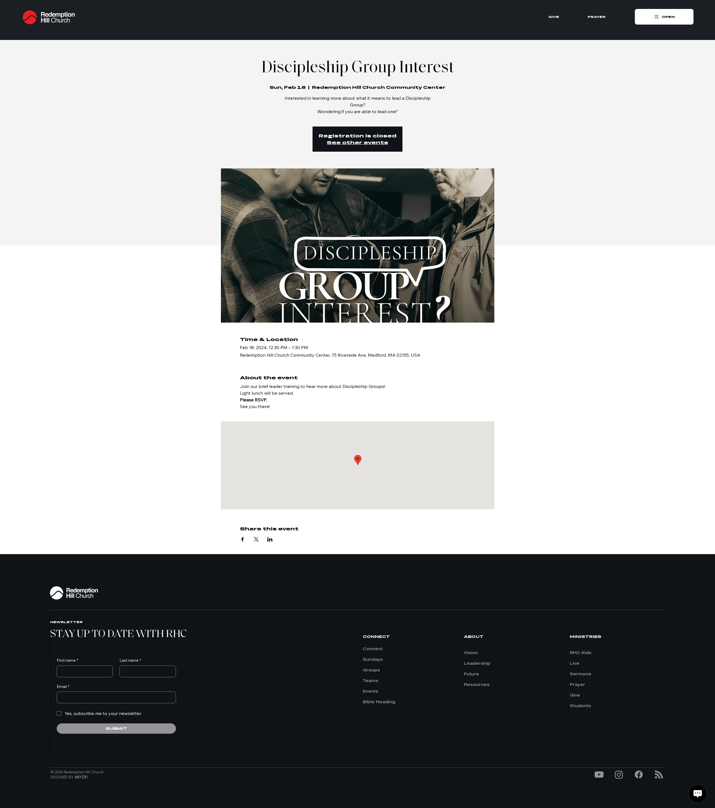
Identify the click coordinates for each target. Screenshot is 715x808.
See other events (357, 142)
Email (63, 686)
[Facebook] (638, 774)
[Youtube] (599, 774)
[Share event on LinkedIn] (270, 539)
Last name (130, 660)
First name (67, 660)
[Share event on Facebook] (242, 539)
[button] (664, 17)
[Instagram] (619, 774)
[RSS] (659, 774)
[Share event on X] (256, 539)
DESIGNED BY (69, 777)
